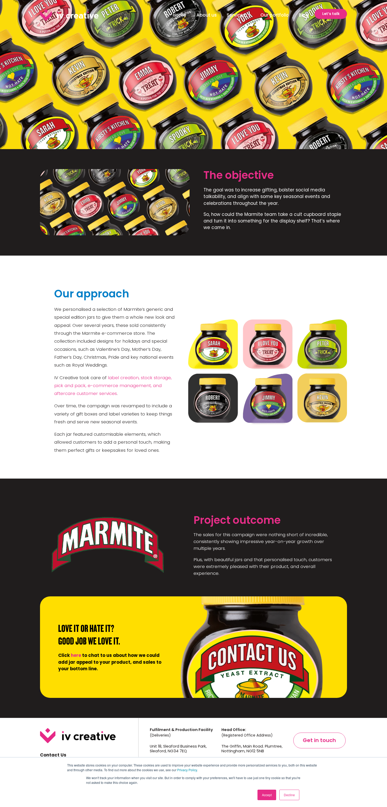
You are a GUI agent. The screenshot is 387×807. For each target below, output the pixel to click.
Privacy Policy (187, 770)
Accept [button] (267, 795)
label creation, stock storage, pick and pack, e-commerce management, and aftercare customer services (113, 385)
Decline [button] (289, 795)
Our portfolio (274, 15)
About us (206, 15)
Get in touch (319, 740)
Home (179, 15)
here (76, 655)
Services (236, 15)
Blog (304, 15)
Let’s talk (331, 13)
